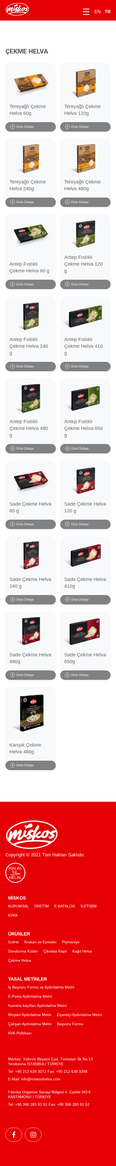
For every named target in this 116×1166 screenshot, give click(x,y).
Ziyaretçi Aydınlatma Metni (79, 1015)
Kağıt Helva (82, 951)
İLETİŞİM (89, 906)
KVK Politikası (20, 1033)
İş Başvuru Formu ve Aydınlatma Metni (41, 987)
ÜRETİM (41, 906)
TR (108, 11)
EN (97, 11)
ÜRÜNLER (19, 934)
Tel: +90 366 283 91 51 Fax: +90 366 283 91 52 (49, 1104)
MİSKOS (17, 898)
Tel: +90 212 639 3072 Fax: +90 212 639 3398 (47, 1071)
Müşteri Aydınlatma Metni (29, 1015)
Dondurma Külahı (23, 951)
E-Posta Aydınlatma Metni (30, 996)
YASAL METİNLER (27, 979)
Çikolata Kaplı (55, 951)
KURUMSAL (18, 906)
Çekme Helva (19, 960)
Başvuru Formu (70, 1024)
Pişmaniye (71, 942)
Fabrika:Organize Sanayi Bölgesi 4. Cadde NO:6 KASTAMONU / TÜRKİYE (49, 1094)
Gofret (13, 942)
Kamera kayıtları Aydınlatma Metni (37, 1005)
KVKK (13, 915)
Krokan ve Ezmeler (40, 942)
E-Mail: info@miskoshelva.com (34, 1079)
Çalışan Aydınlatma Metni (30, 1024)
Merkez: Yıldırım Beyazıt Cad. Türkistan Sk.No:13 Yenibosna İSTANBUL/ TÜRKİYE (50, 1061)
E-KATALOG (64, 906)
